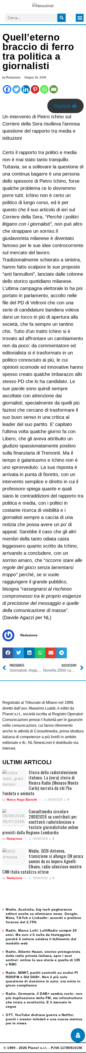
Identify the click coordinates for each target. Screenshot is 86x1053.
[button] (80, 18)
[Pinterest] (35, 89)
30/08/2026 (40, 878)
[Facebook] (7, 89)
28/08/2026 (40, 838)
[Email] (53, 89)
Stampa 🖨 (65, 106)
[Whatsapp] (44, 89)
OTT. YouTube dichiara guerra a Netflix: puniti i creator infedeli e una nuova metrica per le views (44, 1019)
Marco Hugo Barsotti (22, 799)
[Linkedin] (26, 89)
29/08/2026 (54, 799)
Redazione (14, 838)
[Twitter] (16, 89)
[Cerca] (61, 18)
